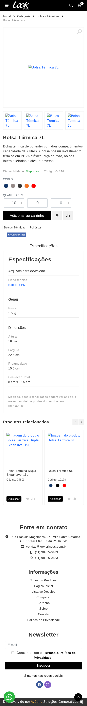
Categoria (24, 16)
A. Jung (36, 701)
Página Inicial (43, 586)
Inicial (7, 16)
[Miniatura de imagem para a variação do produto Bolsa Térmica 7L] (12, 120)
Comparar (43, 597)
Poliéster (35, 227)
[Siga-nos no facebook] (39, 684)
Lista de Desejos (43, 591)
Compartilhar (18, 235)
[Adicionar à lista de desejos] (57, 215)
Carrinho (43, 603)
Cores (8, 179)
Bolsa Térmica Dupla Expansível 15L (21, 472)
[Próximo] (81, 422)
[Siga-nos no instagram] (47, 684)
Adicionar (13, 498)
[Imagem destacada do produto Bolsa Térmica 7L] (43, 67)
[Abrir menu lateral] (6, 5)
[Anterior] (75, 422)
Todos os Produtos (43, 580)
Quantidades (13, 195)
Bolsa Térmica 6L (60, 470)
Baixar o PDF (17, 284)
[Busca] (71, 5)
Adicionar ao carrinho (27, 216)
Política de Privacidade (43, 620)
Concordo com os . (46, 655)
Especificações (44, 246)
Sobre (43, 608)
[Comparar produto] (68, 215)
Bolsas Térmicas (48, 16)
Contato (43, 614)
